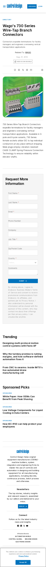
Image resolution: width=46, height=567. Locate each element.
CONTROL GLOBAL (15, 539)
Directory (7, 19)
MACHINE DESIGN (31, 539)
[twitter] (23, 70)
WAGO (28, 52)
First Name (13, 193)
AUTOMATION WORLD (23, 536)
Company (12, 230)
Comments (12, 268)
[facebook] (15, 70)
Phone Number (14, 221)
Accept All (23, 562)
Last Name (13, 202)
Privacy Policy (24, 556)
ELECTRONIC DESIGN (23, 542)
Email (11, 212)
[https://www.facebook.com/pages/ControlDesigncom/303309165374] (18, 526)
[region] (23, 557)
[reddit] (27, 70)
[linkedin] (19, 70)
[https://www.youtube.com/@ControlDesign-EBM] (27, 526)
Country (12, 258)
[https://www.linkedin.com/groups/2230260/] (21, 526)
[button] (4, 6)
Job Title (12, 239)
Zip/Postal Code (15, 248)
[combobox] (23, 262)
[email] (31, 70)
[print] (42, 70)
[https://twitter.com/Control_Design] (24, 526)
